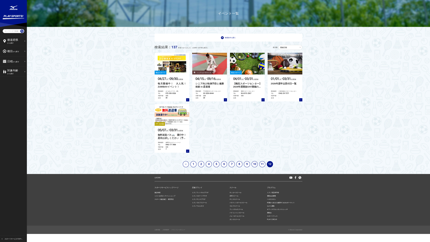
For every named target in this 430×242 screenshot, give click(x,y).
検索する (11, 92)
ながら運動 (270, 206)
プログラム (271, 187)
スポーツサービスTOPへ (13, 239)
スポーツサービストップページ (166, 187)
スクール (233, 187)
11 (262, 164)
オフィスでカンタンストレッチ (277, 209)
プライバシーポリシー (178, 230)
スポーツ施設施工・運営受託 (164, 199)
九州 (9, 77)
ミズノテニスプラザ (198, 199)
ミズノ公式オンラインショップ (165, 196)
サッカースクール (235, 192)
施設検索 (157, 192)
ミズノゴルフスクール (199, 202)
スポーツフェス (272, 216)
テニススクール (235, 199)
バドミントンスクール (237, 213)
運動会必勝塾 (271, 196)
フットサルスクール (236, 209)
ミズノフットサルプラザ (200, 192)
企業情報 (157, 230)
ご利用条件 (165, 230)
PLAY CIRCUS (272, 219)
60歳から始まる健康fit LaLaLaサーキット (281, 202)
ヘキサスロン (271, 199)
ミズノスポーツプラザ (199, 196)
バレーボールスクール (237, 216)
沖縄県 (10, 83)
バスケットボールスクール (238, 202)
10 (254, 164)
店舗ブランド (197, 187)
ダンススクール (235, 219)
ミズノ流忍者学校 (273, 192)
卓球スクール (234, 196)
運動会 (269, 213)
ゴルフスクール (235, 206)
